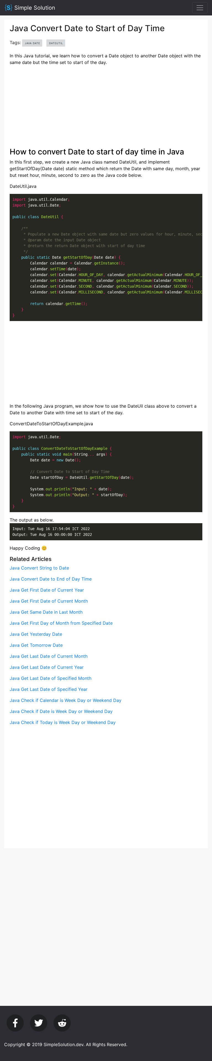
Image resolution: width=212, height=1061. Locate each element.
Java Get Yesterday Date (36, 634)
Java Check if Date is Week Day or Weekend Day (61, 711)
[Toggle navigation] (200, 7)
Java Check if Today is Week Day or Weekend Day (63, 722)
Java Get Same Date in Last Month (46, 612)
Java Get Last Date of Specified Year (49, 689)
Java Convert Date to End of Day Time (51, 579)
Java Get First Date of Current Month (49, 601)
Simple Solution (34, 7)
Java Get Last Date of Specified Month (50, 678)
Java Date (32, 43)
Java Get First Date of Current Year (47, 590)
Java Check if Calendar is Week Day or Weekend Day (65, 700)
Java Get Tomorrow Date (36, 645)
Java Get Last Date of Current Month (49, 656)
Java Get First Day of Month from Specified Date (61, 623)
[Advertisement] (106, 108)
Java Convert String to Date (39, 568)
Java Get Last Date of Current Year (47, 667)
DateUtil (56, 43)
